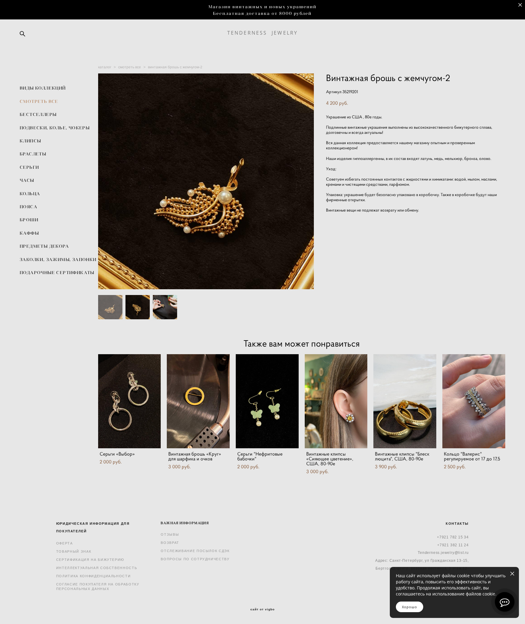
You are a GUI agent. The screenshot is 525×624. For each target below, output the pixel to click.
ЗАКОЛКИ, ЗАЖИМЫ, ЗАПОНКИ (58, 259)
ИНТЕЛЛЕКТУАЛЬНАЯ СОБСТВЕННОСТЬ (96, 568)
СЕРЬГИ (29, 167)
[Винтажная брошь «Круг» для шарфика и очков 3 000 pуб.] (198, 401)
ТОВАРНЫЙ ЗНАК (73, 551)
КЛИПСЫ (30, 141)
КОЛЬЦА (30, 193)
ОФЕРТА (64, 543)
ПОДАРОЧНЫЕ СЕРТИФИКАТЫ (57, 272)
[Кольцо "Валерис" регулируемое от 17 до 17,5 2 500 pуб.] (473, 401)
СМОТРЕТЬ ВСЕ (39, 101)
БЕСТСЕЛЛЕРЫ (38, 114)
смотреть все (129, 67)
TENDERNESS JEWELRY (262, 32)
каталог (104, 67)
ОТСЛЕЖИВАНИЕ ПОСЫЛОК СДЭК (195, 551)
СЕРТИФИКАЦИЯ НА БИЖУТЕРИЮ (90, 559)
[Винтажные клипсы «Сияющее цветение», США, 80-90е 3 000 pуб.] (336, 401)
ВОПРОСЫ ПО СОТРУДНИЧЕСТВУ (195, 559)
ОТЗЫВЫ (170, 534)
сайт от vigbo (262, 609)
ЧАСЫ (27, 180)
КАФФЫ (29, 233)
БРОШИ (29, 219)
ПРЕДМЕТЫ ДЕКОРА (44, 246)
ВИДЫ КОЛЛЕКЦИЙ (43, 88)
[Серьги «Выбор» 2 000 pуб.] (129, 401)
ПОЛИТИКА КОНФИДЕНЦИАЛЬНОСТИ (93, 576)
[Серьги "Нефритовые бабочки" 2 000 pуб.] (267, 401)
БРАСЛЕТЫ (33, 154)
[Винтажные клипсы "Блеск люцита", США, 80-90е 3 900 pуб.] (404, 401)
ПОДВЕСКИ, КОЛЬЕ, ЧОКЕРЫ (55, 128)
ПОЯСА (28, 206)
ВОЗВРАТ (170, 542)
